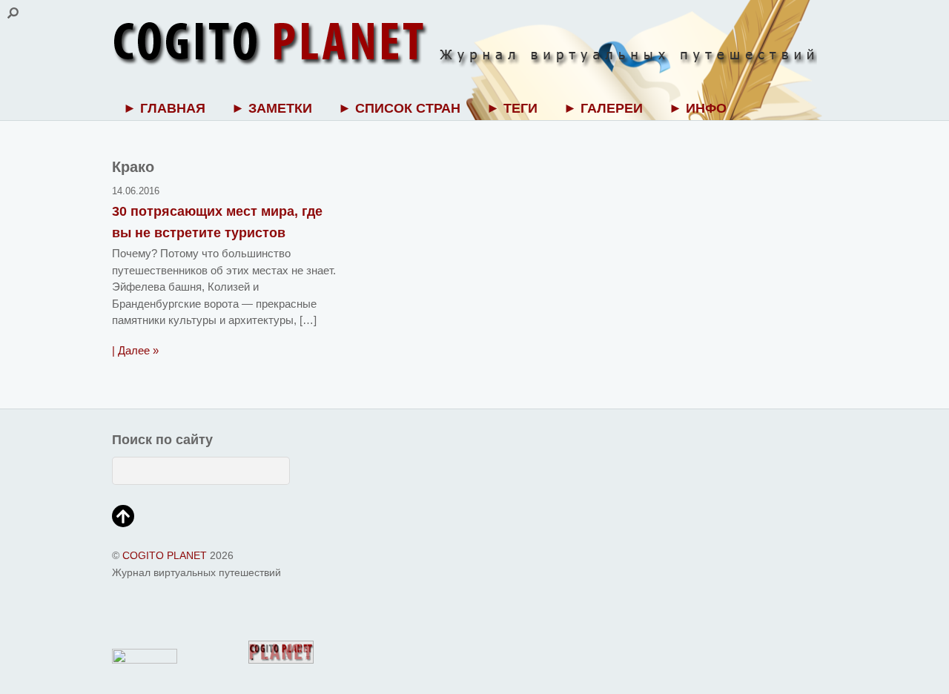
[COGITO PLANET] (464, 61)
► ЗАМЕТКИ (271, 108)
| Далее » (135, 350)
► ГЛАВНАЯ (164, 108)
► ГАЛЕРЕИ (603, 108)
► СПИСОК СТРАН (399, 108)
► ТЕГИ (512, 108)
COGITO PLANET (164, 555)
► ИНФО (698, 108)
